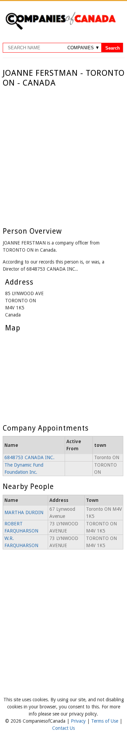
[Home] (60, 28)
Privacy (79, 721)
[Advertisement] (63, 155)
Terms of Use (105, 721)
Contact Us (63, 728)
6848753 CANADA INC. (29, 457)
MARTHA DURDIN (23, 512)
